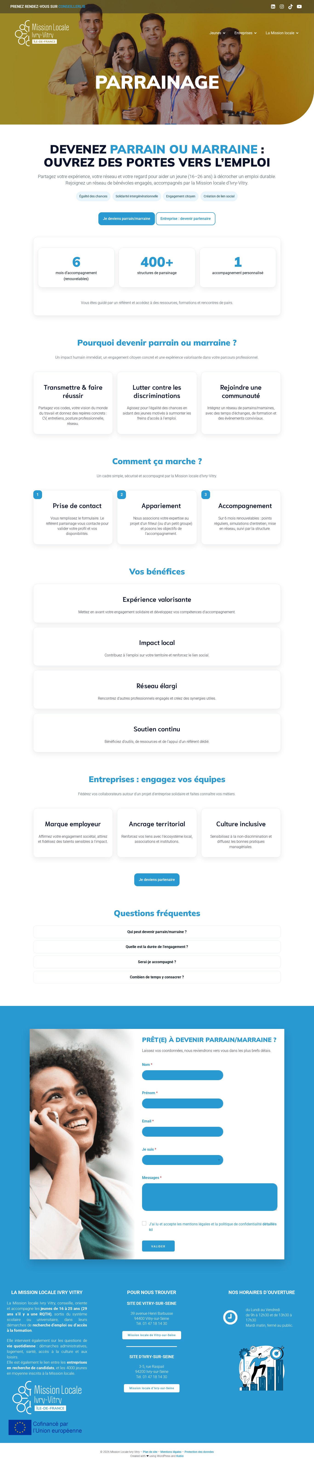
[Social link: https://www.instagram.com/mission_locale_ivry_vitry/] (281, 6)
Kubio (180, 1456)
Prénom (150, 1093)
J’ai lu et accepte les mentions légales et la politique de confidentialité (213, 1227)
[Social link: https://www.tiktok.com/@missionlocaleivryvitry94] (290, 6)
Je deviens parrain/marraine (126, 218)
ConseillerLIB (71, 6)
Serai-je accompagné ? (157, 962)
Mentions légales (170, 1452)
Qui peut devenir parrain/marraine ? (157, 932)
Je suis (149, 1149)
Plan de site (150, 1452)
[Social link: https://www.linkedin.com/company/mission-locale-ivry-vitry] (273, 6)
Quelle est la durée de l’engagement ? (157, 947)
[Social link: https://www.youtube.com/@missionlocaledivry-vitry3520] (299, 6)
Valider (158, 1246)
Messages (152, 1177)
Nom (147, 1064)
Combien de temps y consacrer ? (157, 977)
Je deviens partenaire (157, 879)
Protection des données (199, 1452)
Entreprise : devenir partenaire (185, 218)
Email (148, 1121)
